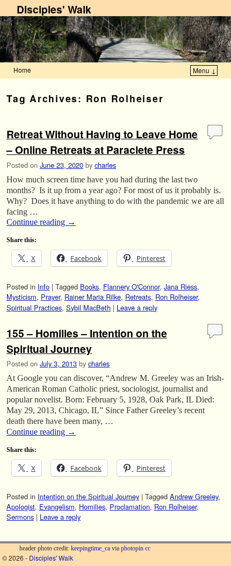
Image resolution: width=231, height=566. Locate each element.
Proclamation (130, 506)
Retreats (138, 297)
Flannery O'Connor (131, 286)
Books (89, 286)
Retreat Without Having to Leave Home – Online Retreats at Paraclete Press (102, 141)
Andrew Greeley (194, 496)
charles (105, 165)
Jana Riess (180, 286)
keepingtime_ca (90, 548)
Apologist (20, 506)
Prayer (50, 297)
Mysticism (21, 297)
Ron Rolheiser (176, 297)
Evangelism (57, 506)
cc (147, 548)
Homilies (92, 506)
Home (22, 69)
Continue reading (41, 222)
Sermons (20, 517)
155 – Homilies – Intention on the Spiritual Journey (86, 341)
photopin (132, 548)
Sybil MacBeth (88, 307)
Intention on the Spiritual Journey (88, 496)
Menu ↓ (204, 70)
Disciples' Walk (54, 9)
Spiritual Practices (34, 307)
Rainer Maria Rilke (92, 297)
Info (43, 286)
